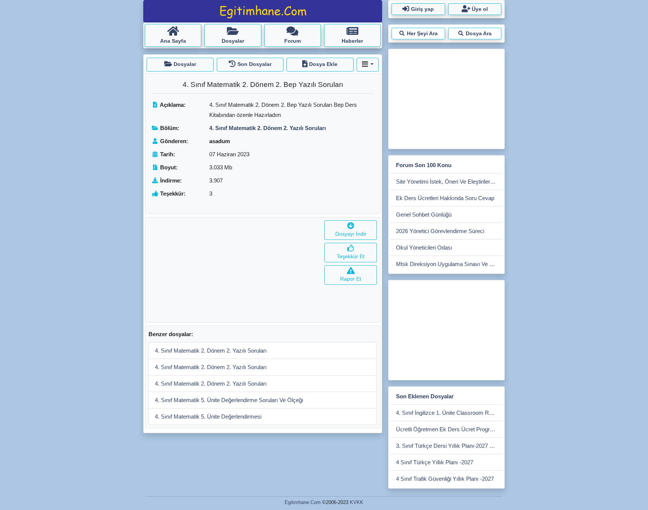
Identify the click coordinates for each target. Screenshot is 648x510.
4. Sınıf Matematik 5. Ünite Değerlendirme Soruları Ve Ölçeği (229, 400)
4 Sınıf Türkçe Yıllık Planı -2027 (434, 462)
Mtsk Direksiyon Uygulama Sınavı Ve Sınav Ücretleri (449, 264)
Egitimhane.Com (303, 502)
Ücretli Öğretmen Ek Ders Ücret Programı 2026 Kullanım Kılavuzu (449, 429)
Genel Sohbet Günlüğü (424, 214)
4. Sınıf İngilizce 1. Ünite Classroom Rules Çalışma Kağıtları (449, 413)
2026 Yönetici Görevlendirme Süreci (440, 231)
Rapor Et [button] (350, 279)
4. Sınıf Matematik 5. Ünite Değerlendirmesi (208, 416)
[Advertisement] (233, 269)
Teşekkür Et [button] (350, 256)
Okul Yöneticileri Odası (424, 247)
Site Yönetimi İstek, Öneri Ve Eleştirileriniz (447, 181)
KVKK (356, 502)
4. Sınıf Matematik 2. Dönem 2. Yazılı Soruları (211, 350)
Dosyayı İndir (350, 234)
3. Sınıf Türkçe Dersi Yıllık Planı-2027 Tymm (449, 446)
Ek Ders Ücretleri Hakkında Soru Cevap (445, 198)
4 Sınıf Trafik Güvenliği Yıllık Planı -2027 (445, 479)
